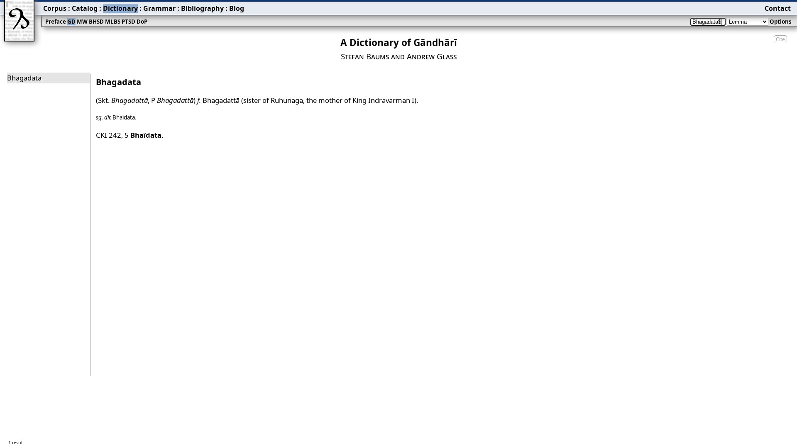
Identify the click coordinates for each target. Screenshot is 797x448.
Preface (55, 21)
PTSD (128, 21)
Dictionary (120, 8)
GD (71, 21)
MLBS (112, 21)
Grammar (159, 8)
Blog (236, 8)
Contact (778, 8)
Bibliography (202, 8)
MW (82, 21)
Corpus (54, 8)
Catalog (85, 8)
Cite (780, 39)
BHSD (96, 21)
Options (781, 21)
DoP (142, 21)
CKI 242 (108, 135)
